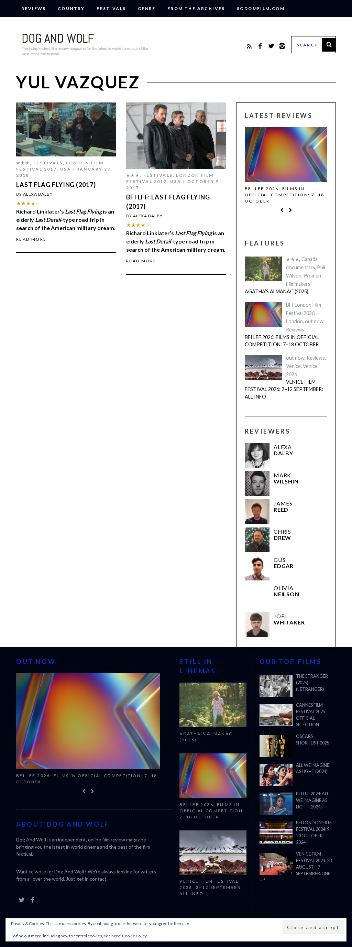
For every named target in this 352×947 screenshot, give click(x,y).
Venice (293, 366)
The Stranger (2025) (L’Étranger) (312, 683)
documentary (300, 268)
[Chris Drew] (257, 539)
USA (65, 169)
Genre (147, 8)
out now (314, 321)
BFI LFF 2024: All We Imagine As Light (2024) (312, 800)
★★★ (23, 162)
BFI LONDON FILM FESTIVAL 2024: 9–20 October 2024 (314, 832)
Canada (309, 259)
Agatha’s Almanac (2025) (276, 292)
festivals (111, 8)
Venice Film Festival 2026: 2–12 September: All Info (284, 389)
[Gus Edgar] (257, 568)
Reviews (33, 8)
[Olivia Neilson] (257, 596)
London (294, 321)
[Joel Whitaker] (257, 624)
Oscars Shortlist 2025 (312, 739)
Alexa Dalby (38, 194)
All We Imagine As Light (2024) (312, 768)
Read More (31, 239)
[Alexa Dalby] (257, 455)
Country (71, 8)
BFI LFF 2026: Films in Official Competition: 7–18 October (284, 195)
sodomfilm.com (261, 8)
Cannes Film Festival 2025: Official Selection (311, 715)
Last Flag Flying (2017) (56, 184)
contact (98, 879)
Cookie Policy (134, 935)
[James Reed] (257, 511)
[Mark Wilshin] (257, 483)
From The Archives (196, 8)
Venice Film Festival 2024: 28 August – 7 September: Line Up (296, 867)
